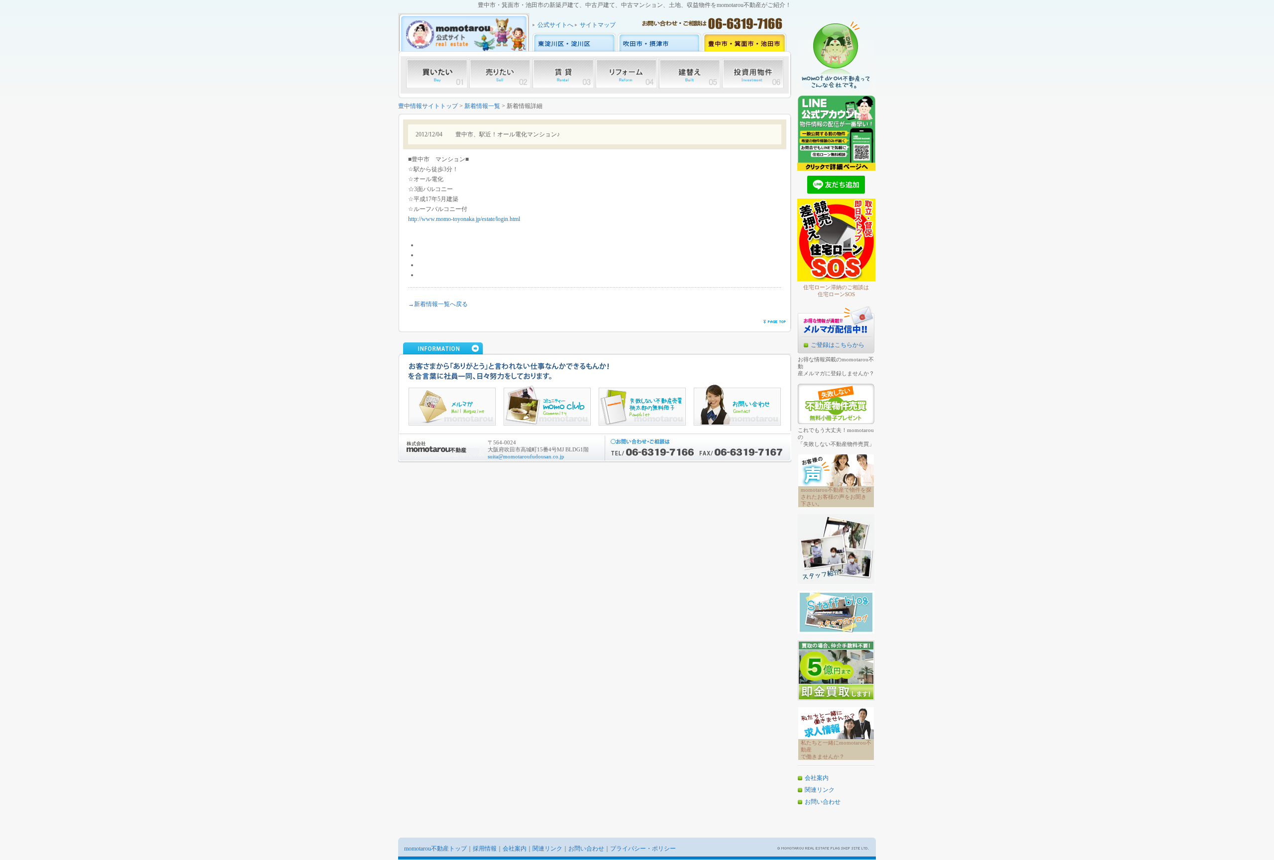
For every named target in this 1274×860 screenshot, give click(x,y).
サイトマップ (598, 24)
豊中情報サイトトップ (428, 106)
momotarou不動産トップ (435, 848)
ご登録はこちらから (837, 344)
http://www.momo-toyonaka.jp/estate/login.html (464, 218)
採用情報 (485, 848)
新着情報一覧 (482, 106)
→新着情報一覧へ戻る (438, 304)
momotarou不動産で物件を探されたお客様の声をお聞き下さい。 (836, 497)
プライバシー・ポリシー (643, 848)
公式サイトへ (555, 24)
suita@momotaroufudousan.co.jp (526, 456)
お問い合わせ (823, 801)
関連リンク (820, 789)
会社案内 (817, 777)
